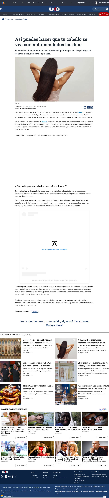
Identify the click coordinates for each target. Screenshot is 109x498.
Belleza (35, 311)
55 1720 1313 (95, 476)
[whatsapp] (16, 477)
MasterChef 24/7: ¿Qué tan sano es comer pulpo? (38, 387)
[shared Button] (91, 107)
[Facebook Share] (85, 107)
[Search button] (107, 9)
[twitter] (2, 477)
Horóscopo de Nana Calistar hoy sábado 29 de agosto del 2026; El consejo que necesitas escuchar (37, 341)
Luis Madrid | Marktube (29, 108)
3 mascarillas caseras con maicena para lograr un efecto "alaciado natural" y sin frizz (91, 341)
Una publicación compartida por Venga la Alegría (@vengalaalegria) (54, 280)
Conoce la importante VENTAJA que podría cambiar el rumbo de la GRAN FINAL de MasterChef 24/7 (38, 364)
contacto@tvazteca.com (99, 474)
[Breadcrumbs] (4, 19)
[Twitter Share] (88, 107)
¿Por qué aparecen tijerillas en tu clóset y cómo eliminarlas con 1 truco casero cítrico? (93, 364)
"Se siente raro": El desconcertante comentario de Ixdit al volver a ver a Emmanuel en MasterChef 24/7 (93, 387)
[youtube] (9, 477)
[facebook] (12, 477)
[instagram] (5, 477)
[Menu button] (8, 8)
